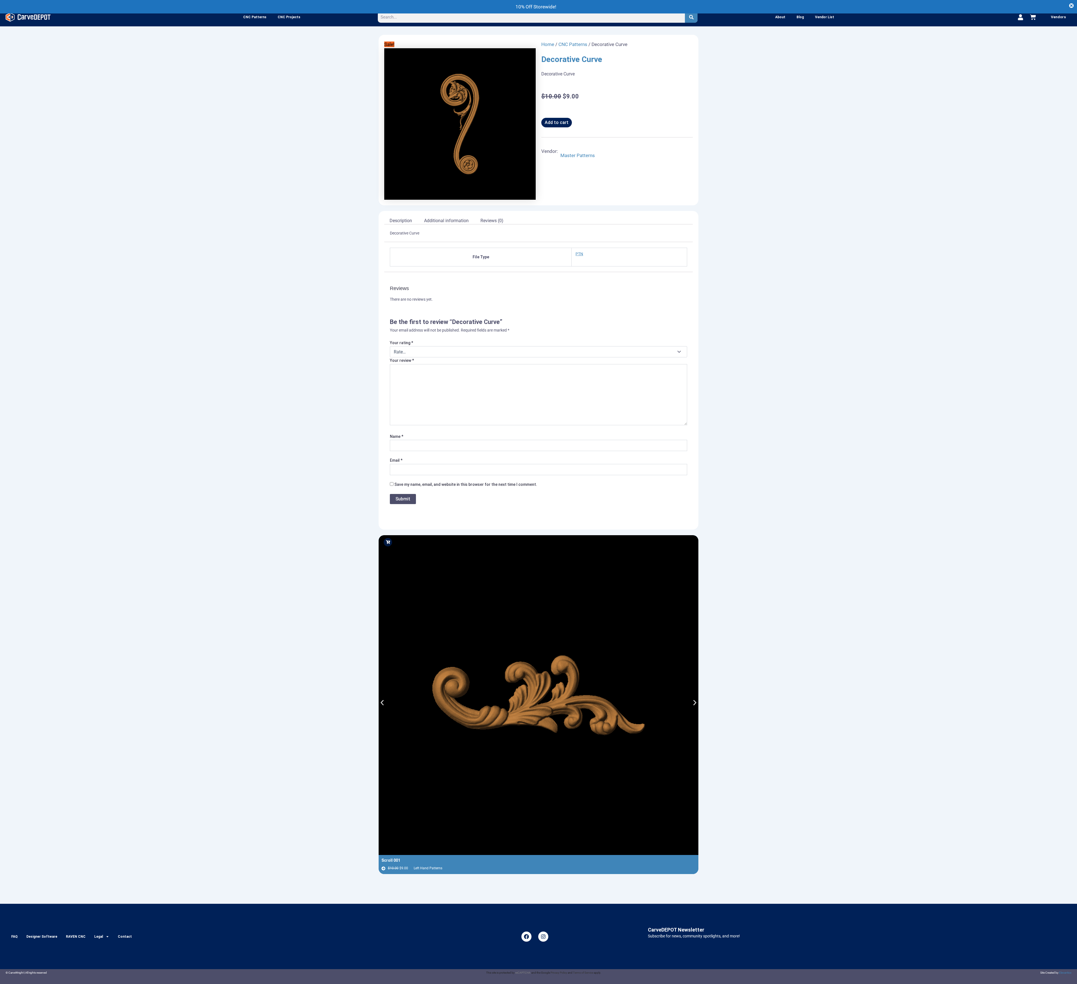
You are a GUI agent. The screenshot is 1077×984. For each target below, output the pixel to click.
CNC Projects (289, 17)
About (780, 17)
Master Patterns (577, 155)
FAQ (14, 937)
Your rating (401, 343)
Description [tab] (401, 220)
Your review (402, 360)
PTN (579, 254)
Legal (98, 937)
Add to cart (557, 122)
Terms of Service (583, 972)
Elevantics (1065, 972)
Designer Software (41, 937)
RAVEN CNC (76, 937)
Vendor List (824, 17)
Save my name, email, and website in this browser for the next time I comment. (465, 484)
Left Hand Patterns (428, 868)
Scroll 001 (390, 860)
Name (396, 436)
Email (396, 460)
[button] (382, 702)
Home (547, 44)
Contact (125, 937)
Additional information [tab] (446, 220)
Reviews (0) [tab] (491, 220)
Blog (800, 17)
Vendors (1058, 17)
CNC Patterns (254, 17)
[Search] (691, 17)
